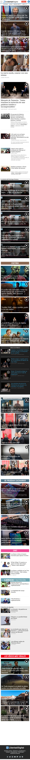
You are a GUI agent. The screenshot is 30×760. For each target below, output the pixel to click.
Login (29, 2)
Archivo (10, 4)
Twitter (10, 757)
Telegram (20, 757)
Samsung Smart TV (17, 4)
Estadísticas (14, 752)
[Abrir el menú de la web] (1, 2)
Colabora (24, 1)
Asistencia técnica (15, 753)
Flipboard (17, 757)
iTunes (22, 757)
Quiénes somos (8, 751)
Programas (5, 4)
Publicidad (21, 752)
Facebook (7, 757)
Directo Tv (24, 4)
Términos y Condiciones (19, 751)
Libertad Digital (11, 2)
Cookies (8, 752)
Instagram (12, 757)
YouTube (15, 757)
